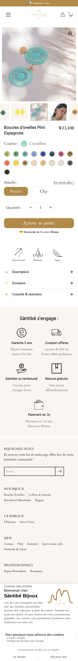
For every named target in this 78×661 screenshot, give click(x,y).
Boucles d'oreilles (14, 495)
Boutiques (36, 571)
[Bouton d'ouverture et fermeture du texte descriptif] (71, 271)
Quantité (13, 207)
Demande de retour (15, 549)
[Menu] (8, 14)
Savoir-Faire (27, 522)
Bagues (39, 500)
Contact (8, 544)
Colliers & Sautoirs (40, 495)
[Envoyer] (59, 471)
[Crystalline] (39, 112)
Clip (44, 191)
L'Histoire (10, 522)
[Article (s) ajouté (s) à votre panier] (71, 14)
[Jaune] (19, 112)
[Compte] (63, 14)
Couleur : (25, 144)
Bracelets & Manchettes (17, 500)
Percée (16, 191)
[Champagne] (58, 112)
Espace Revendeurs (15, 571)
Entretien (32, 544)
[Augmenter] (51, 207)
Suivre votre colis (52, 544)
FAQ (20, 544)
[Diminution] (31, 207)
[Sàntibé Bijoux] (39, 14)
